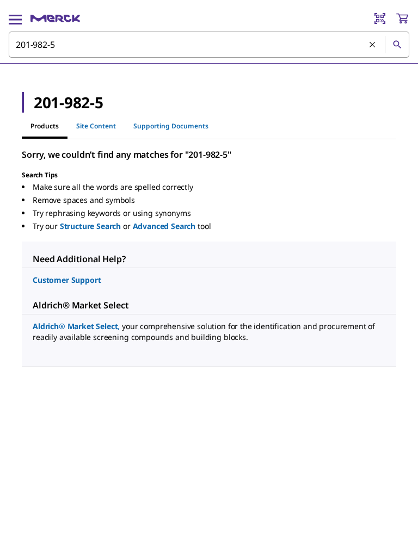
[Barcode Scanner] (379, 18)
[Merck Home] (55, 18)
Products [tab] (44, 126)
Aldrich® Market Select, (76, 326)
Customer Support (67, 280)
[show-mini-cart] (402, 18)
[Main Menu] (15, 18)
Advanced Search (164, 226)
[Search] (397, 44)
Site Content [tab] (96, 126)
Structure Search (90, 226)
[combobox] (209, 44)
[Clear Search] (373, 45)
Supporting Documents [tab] (170, 126)
